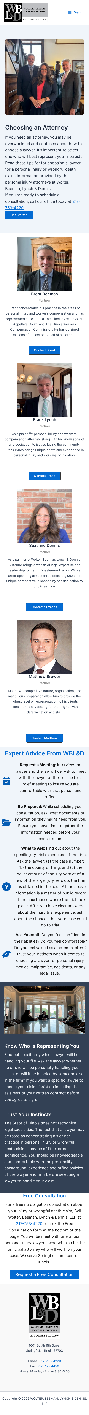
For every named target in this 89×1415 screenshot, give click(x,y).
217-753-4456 (48, 1366)
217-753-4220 (29, 1223)
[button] (44, 350)
